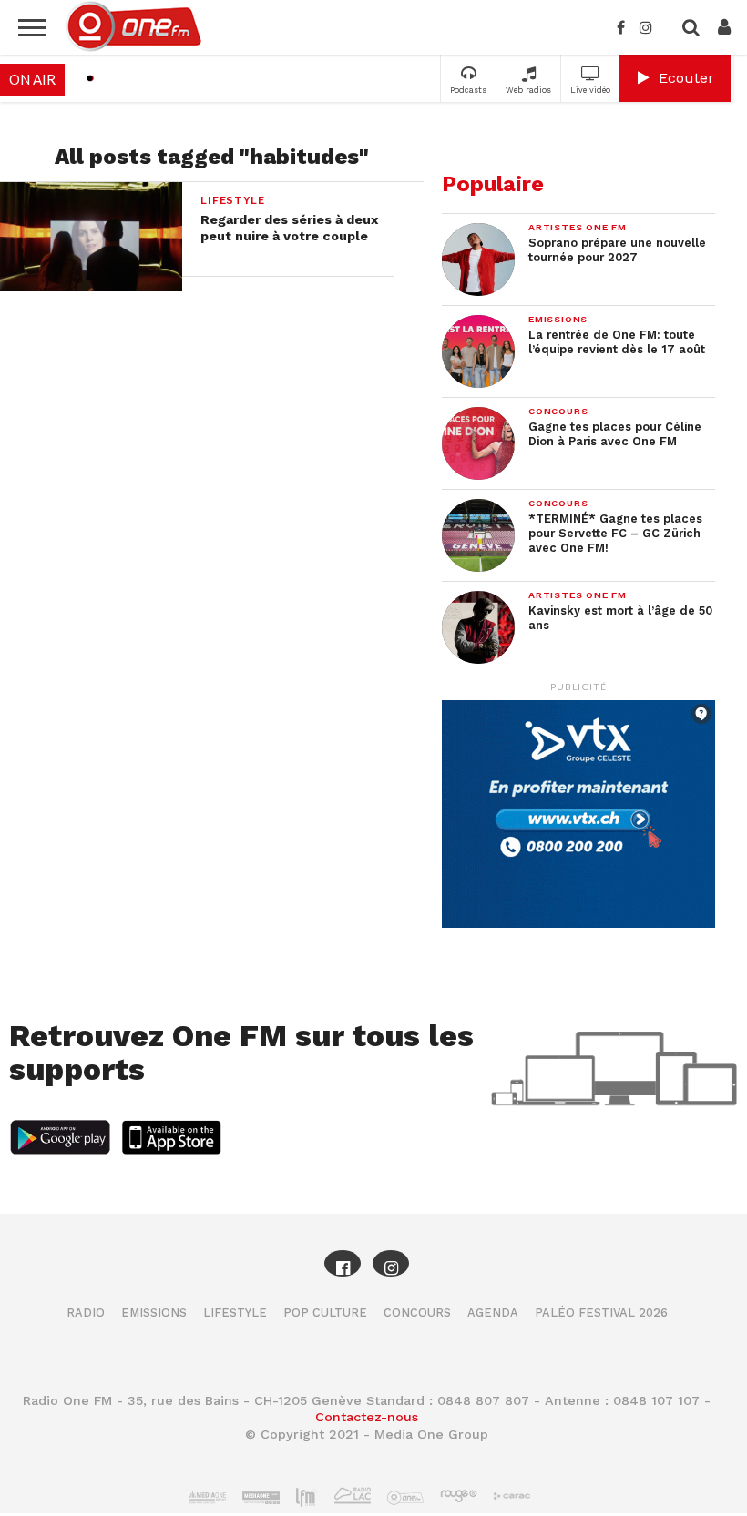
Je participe (373, 773)
